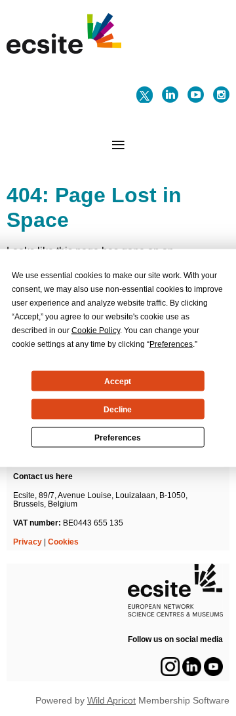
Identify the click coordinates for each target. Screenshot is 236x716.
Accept (117, 380)
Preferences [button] (171, 344)
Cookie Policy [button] (95, 330)
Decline (118, 409)
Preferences (117, 437)
